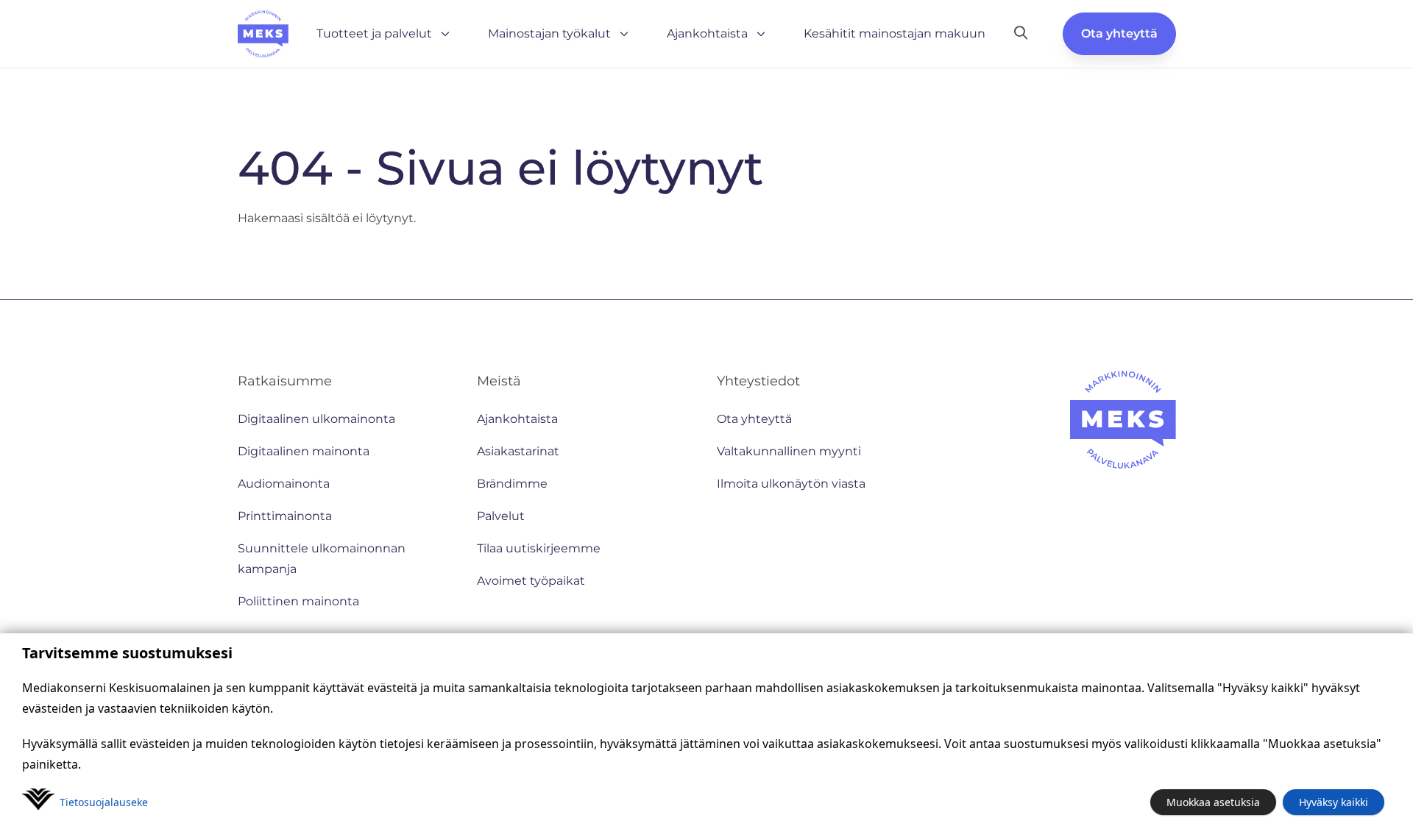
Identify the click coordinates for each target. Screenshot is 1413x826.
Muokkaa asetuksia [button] (1213, 802)
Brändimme (512, 484)
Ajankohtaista (707, 33)
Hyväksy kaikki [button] (1333, 802)
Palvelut (501, 516)
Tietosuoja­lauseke (104, 802)
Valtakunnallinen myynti (789, 451)
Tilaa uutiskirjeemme (539, 548)
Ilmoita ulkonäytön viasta (791, 484)
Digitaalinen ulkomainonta (316, 419)
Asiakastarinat (518, 451)
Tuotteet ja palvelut (374, 33)
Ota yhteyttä (1119, 33)
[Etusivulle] (263, 33)
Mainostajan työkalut (549, 33)
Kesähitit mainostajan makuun (894, 33)
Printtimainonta (285, 516)
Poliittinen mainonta (298, 601)
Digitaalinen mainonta (303, 451)
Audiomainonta (284, 484)
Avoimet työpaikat (531, 581)
